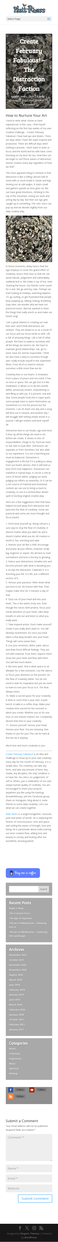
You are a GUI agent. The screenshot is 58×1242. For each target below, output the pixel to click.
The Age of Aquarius (20, 918)
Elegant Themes (29, 1233)
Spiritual (39, 100)
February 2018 (17, 1009)
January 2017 (16, 1029)
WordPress (30, 1237)
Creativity (15, 100)
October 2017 (16, 1019)
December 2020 (17, 965)
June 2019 (14, 984)
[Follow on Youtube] (31, 1089)
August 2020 (16, 974)
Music (12, 1063)
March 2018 (15, 1004)
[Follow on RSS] (10, 1096)
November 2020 (17, 969)
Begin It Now (16, 908)
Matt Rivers (20, 96)
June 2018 (14, 999)
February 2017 (17, 1024)
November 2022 (17, 954)
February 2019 (17, 989)
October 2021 (16, 959)
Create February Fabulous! (19, 754)
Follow (19, 1089)
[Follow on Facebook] (10, 1089)
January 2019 (16, 994)
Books (12, 1048)
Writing (13, 1073)
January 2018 (16, 1014)
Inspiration (28, 100)
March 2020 (15, 979)
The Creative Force (19, 913)
